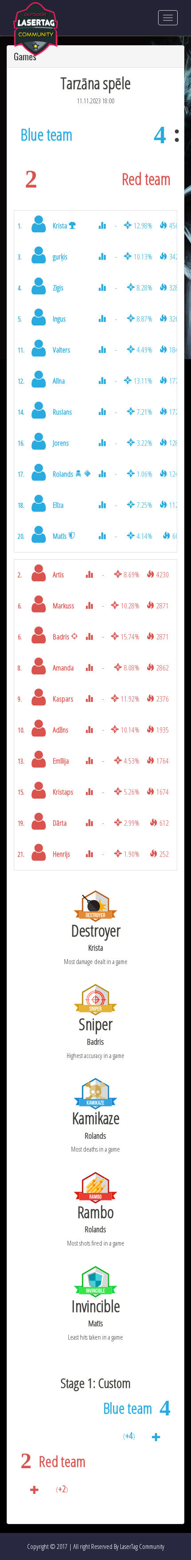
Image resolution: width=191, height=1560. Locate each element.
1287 (175, 443)
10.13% (143, 256)
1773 (175, 381)
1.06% (144, 474)
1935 (162, 730)
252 (164, 854)
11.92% (130, 699)
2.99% (131, 823)
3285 (175, 287)
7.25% (144, 505)
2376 (162, 699)
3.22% (144, 443)
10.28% (130, 605)
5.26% (131, 792)
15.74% (130, 636)
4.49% (144, 350)
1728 (175, 412)
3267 (175, 319)
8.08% (131, 667)
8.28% (144, 287)
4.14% (144, 536)
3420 (175, 256)
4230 (162, 574)
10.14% (130, 730)
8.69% (131, 574)
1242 (175, 474)
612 (164, 823)
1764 (162, 761)
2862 (162, 667)
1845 (175, 350)
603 (177, 536)
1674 (162, 792)
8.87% (144, 319)
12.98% (143, 225)
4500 (175, 225)
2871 (162, 605)
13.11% (143, 381)
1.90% (131, 854)
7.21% (144, 412)
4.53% (131, 761)
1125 (175, 505)
